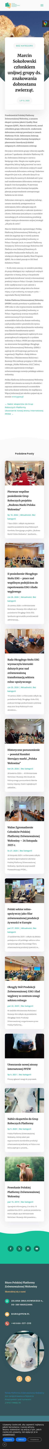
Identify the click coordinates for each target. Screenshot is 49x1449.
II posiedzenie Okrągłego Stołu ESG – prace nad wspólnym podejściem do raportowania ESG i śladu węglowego (22, 582)
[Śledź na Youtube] (37, 1249)
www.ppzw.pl (17, 397)
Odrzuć (21, 1439)
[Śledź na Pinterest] (28, 1249)
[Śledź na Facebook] (11, 1249)
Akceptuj (8, 1439)
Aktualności (25, 515)
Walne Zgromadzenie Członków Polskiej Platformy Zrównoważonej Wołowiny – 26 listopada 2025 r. (23, 836)
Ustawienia (34, 1439)
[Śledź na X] (19, 1249)
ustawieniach (9, 1434)
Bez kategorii (24, 46)
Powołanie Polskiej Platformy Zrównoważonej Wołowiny (23, 1192)
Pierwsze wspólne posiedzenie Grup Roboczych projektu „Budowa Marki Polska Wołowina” (21, 500)
